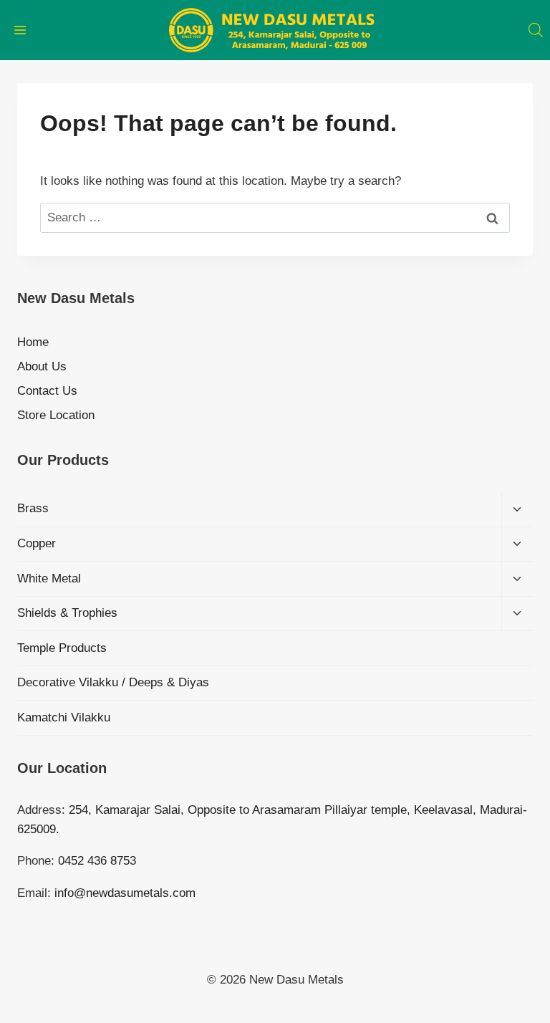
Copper (36, 543)
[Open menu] (20, 30)
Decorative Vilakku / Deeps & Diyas (113, 682)
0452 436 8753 (97, 861)
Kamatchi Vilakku (63, 717)
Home (33, 342)
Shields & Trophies (67, 613)
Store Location (56, 415)
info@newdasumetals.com (125, 893)
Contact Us (47, 391)
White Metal (49, 578)
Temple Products (62, 648)
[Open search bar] (536, 30)
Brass (33, 508)
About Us (42, 366)
